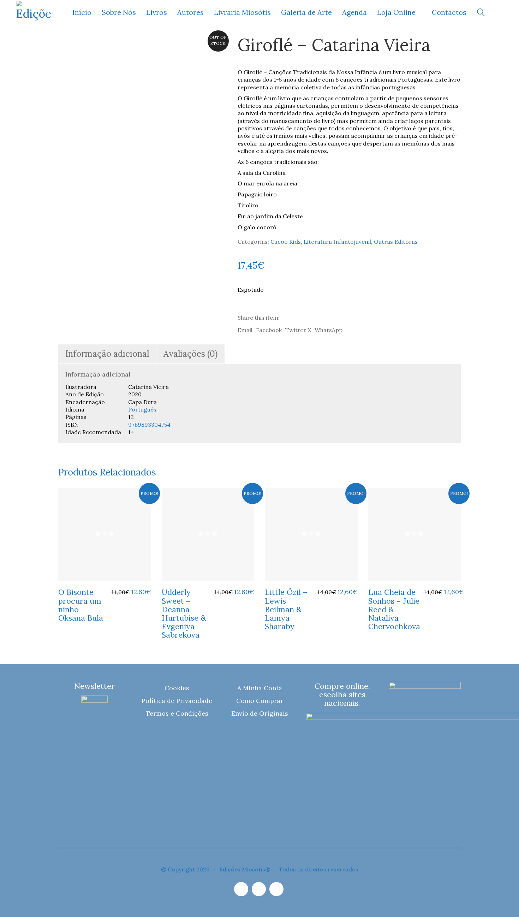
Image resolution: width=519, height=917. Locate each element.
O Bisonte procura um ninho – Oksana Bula (80, 605)
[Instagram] (241, 889)
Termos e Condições (177, 713)
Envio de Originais (259, 713)
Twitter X (298, 329)
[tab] (107, 354)
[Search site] (481, 13)
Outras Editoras (396, 241)
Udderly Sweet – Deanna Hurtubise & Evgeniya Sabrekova (184, 613)
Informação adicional (107, 353)
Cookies (177, 688)
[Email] (259, 889)
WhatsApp (328, 329)
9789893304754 (149, 424)
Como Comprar (259, 701)
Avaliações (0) (190, 353)
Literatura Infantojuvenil (337, 241)
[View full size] (68, 47)
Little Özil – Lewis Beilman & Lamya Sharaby (286, 609)
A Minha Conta (259, 688)
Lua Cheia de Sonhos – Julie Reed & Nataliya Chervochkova (394, 609)
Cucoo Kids (285, 241)
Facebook (269, 329)
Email (245, 329)
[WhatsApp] (276, 889)
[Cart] (499, 12)
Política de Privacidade (177, 701)
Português (142, 409)
